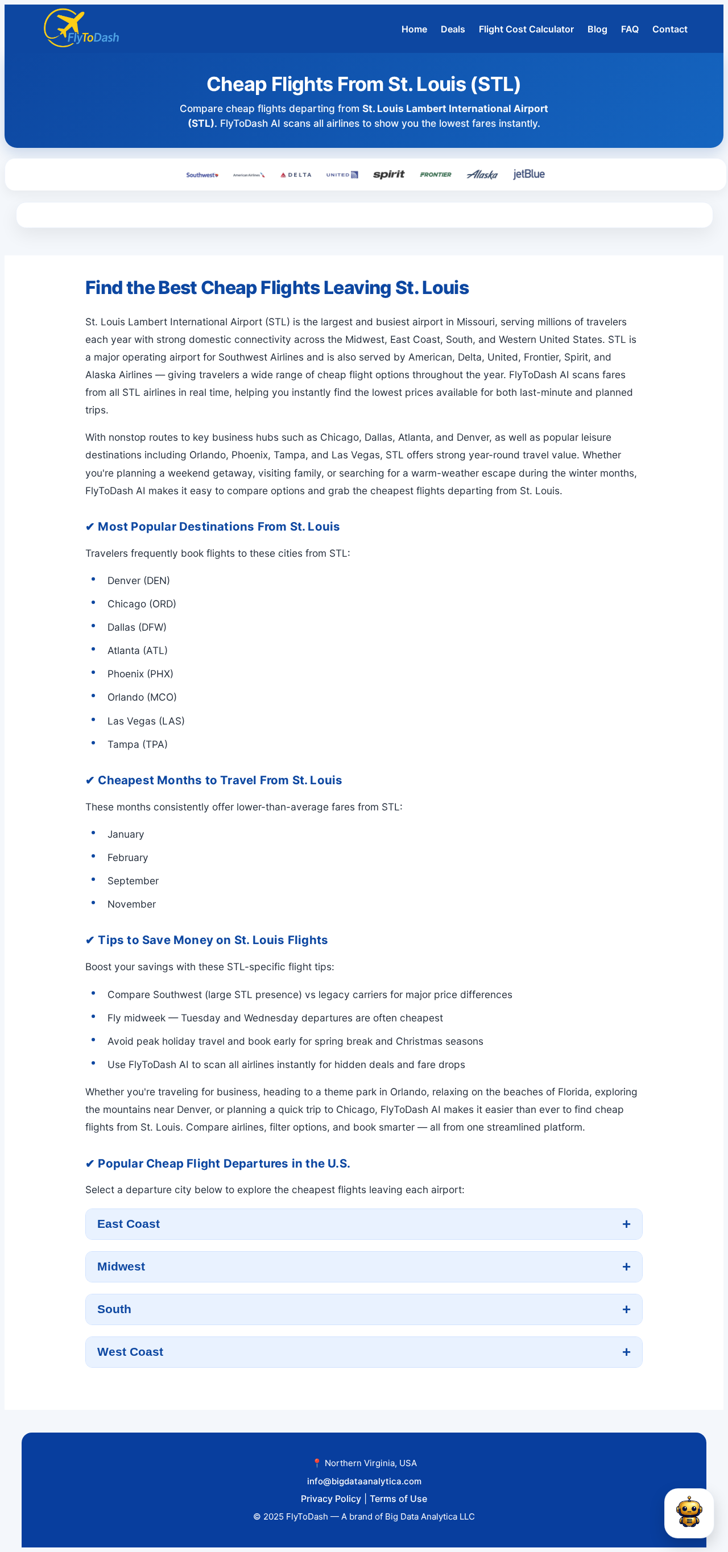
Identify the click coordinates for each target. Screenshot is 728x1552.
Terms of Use (398, 1498)
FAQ (630, 29)
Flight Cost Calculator (526, 29)
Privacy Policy (331, 1498)
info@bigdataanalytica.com (364, 1481)
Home (414, 29)
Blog (597, 29)
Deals (453, 29)
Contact (670, 29)
